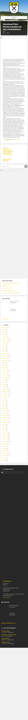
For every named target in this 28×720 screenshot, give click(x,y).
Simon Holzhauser (14, 301)
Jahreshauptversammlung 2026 (9, 290)
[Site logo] (14, 13)
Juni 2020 (4, 446)
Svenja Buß (12, 309)
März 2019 (4, 460)
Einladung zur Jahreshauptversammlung (10, 292)
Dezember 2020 (5, 434)
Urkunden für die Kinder (7, 288)
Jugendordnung (5, 638)
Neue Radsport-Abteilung (7, 160)
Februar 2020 (5, 451)
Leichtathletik (7, 140)
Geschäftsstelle (7, 581)
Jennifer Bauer (17, 139)
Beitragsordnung (5, 631)
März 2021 (4, 429)
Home (4, 33)
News (8, 33)
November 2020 (5, 436)
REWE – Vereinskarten (6, 285)
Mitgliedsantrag (5, 642)
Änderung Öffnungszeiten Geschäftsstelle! (11, 283)
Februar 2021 (5, 432)
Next (4, 157)
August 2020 (4, 444)
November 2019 (5, 455)
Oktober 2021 (5, 420)
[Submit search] (25, 166)
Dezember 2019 (5, 453)
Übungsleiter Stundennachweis (8, 634)
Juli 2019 (4, 458)
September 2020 (5, 441)
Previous (5, 147)
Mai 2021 (4, 427)
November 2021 (5, 417)
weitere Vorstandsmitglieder (8, 623)
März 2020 (4, 448)
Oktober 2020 (5, 439)
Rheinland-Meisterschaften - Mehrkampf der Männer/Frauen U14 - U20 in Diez (8, 151)
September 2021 (5, 422)
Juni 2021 (4, 424)
